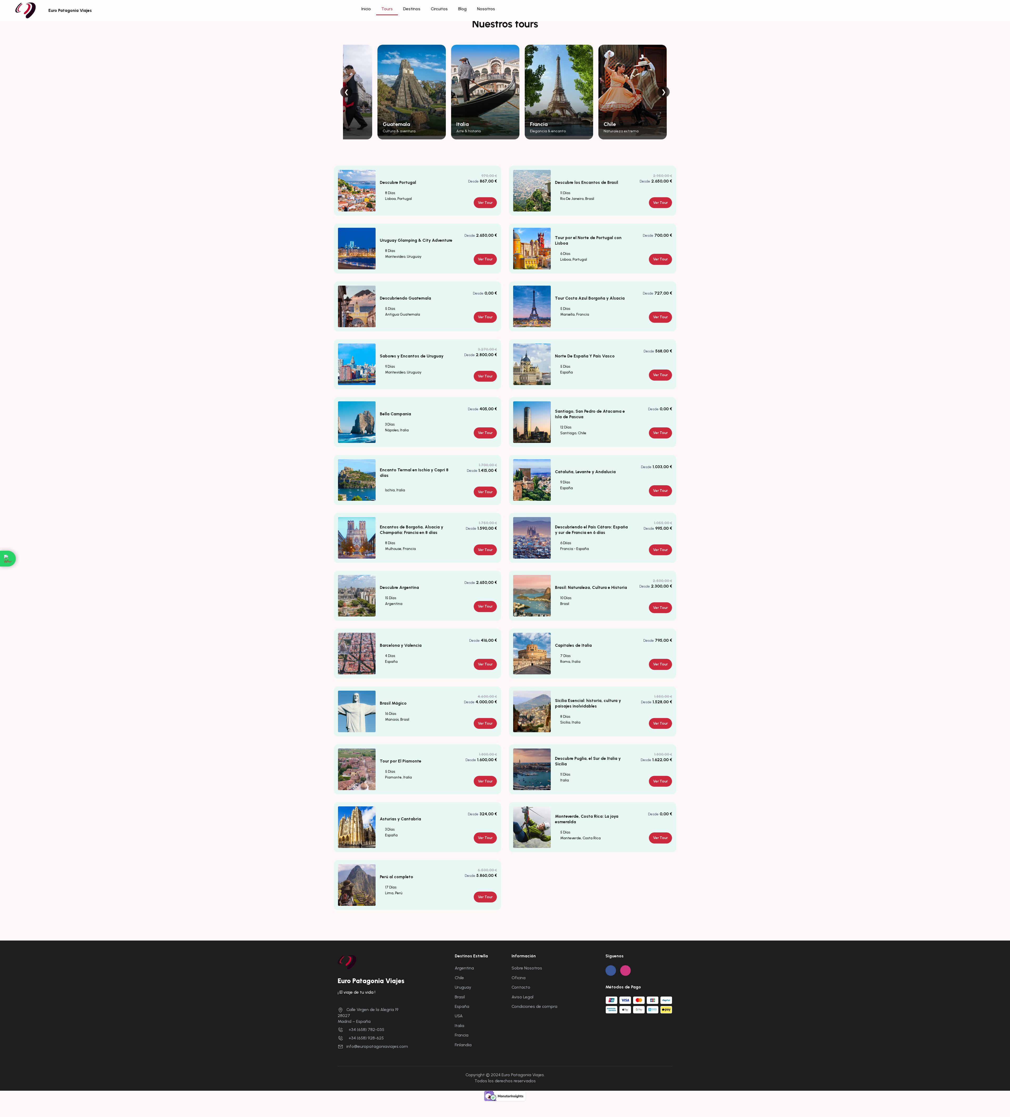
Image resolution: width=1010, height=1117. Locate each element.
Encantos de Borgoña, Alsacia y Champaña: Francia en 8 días (411, 529)
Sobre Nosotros (527, 968)
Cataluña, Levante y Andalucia (585, 471)
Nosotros (486, 8)
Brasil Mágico (393, 703)
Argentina (464, 968)
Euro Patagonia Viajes (70, 10)
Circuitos (439, 8)
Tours (387, 8)
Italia (459, 1025)
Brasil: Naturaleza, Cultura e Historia (591, 587)
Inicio (366, 8)
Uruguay (463, 987)
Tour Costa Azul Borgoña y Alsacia (590, 298)
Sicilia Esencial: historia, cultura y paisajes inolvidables (588, 703)
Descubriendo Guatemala (405, 298)
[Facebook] (610, 970)
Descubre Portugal (398, 182)
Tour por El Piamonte (400, 761)
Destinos (411, 8)
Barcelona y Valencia (401, 645)
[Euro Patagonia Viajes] (347, 961)
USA (459, 1015)
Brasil (460, 996)
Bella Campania (395, 413)
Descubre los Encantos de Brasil (586, 182)
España (462, 1006)
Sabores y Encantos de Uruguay (411, 355)
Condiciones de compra (534, 1006)
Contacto (521, 987)
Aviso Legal (522, 996)
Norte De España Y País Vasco (585, 355)
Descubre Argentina (399, 587)
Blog (462, 8)
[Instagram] (625, 970)
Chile (459, 977)
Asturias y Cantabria (400, 818)
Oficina (519, 977)
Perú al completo (396, 876)
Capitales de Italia (573, 645)
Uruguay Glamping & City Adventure (416, 240)
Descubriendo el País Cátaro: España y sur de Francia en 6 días (591, 529)
